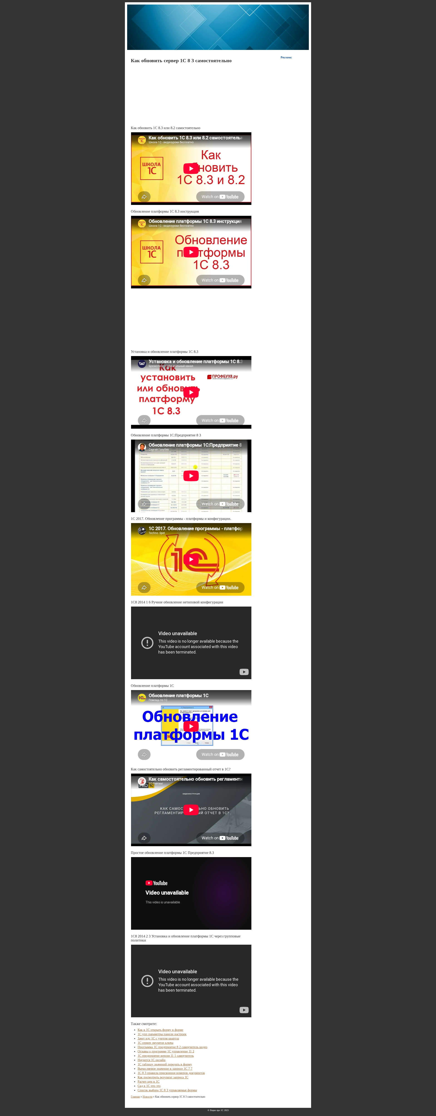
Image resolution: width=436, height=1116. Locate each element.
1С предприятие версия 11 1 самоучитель (166, 1055)
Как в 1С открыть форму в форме (160, 1030)
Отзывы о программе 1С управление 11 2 (166, 1051)
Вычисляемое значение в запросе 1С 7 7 (165, 1068)
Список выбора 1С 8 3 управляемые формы (167, 1090)
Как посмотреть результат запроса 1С (163, 1077)
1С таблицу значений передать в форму (165, 1064)
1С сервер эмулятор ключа (155, 1043)
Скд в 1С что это (149, 1086)
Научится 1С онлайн (152, 1060)
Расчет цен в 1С (148, 1081)
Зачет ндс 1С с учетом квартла (158, 1038)
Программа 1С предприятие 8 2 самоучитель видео (172, 1047)
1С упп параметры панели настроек (162, 1034)
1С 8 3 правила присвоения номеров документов (171, 1073)
